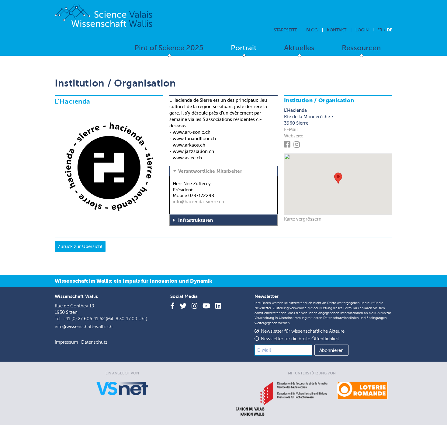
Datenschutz (94, 342)
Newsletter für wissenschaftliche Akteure (303, 331)
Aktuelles (299, 48)
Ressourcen (361, 48)
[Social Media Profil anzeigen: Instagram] (297, 145)
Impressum (66, 342)
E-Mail (291, 129)
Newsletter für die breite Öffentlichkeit (300, 339)
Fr (379, 30)
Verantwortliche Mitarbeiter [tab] (210, 171)
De (389, 29)
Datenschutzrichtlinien (341, 318)
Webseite (293, 135)
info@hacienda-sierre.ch (198, 201)
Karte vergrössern (302, 219)
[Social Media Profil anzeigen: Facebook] (288, 145)
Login (362, 30)
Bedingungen (376, 318)
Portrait (244, 48)
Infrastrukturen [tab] (195, 220)
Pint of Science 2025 (168, 48)
